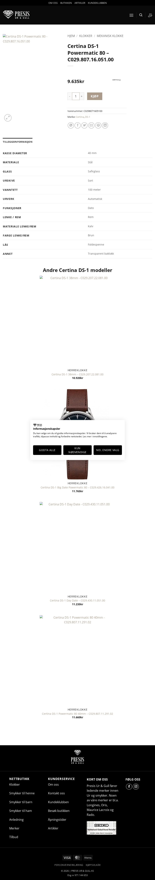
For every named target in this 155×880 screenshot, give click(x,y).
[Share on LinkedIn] (105, 125)
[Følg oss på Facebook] (129, 787)
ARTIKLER (79, 3)
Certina (80, 117)
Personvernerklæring (68, 865)
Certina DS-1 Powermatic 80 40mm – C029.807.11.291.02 (77, 713)
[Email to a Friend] (91, 125)
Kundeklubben (58, 802)
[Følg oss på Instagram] (136, 787)
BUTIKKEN (66, 3)
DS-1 (87, 117)
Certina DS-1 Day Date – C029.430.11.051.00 (77, 600)
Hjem (71, 36)
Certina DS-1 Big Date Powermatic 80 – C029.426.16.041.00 (77, 487)
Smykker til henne (22, 793)
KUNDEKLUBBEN (97, 3)
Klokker (85, 36)
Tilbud (13, 837)
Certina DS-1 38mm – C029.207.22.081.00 (77, 374)
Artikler (53, 828)
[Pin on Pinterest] (98, 125)
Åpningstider (57, 820)
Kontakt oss (56, 793)
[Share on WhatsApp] (71, 125)
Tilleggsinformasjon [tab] (18, 141)
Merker (14, 828)
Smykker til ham (20, 811)
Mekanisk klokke (110, 36)
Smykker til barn (20, 802)
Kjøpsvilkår (93, 865)
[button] (131, 15)
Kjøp (94, 96)
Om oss (53, 784)
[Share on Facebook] (77, 125)
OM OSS (53, 3)
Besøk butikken (59, 811)
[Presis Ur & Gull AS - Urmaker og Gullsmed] (17, 15)
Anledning (16, 820)
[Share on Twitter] (84, 125)
